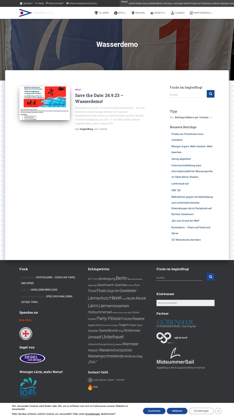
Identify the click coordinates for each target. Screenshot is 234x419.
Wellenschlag (133, 356)
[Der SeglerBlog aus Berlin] (36, 13)
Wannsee (130, 344)
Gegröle (112, 291)
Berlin (121, 278)
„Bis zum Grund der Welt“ (185, 220)
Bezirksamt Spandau (112, 285)
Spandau (93, 330)
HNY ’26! (176, 190)
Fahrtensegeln (202, 13)
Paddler (92, 319)
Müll (129, 313)
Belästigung (106, 279)
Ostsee (135, 312)
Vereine (118, 344)
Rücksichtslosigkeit (110, 325)
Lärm (93, 305)
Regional (140, 13)
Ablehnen (177, 410)
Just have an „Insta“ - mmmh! (109, 379)
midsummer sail (119, 313)
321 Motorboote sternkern (186, 239)
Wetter (41, 3)
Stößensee (132, 330)
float (136, 285)
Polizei (126, 319)
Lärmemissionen (113, 305)
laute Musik (136, 298)
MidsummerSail (55, 3)
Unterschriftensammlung (101, 344)
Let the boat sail (180, 183)
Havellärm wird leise (44, 289)
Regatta (159, 13)
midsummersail (100, 312)
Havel (115, 298)
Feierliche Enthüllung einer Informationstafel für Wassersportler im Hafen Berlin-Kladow (192, 171)
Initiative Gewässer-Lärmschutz (83, 3)
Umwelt (94, 337)
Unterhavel (113, 337)
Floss (92, 291)
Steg (121, 330)
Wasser (93, 350)
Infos (121, 13)
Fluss (101, 290)
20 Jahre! (104, 13)
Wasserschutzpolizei (115, 350)
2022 (96, 279)
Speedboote (108, 330)
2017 (90, 279)
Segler (133, 325)
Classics (179, 13)
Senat (139, 325)
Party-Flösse (109, 318)
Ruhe (98, 325)
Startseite (27, 3)
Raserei (138, 319)
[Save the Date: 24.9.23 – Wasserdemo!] (44, 103)
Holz (124, 299)
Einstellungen (92, 414)
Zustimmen (154, 410)
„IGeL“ (92, 362)
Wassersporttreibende (106, 356)
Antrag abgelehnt (181, 159)
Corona (131, 285)
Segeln (124, 325)
